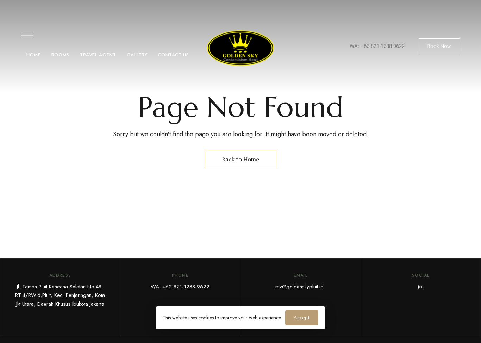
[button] (439, 46)
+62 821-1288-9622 (383, 46)
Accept (302, 317)
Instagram (420, 287)
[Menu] (27, 35)
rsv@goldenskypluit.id (299, 287)
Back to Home (240, 159)
